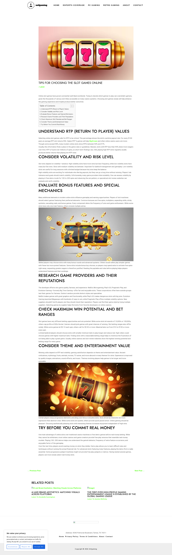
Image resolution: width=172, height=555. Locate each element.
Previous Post (34, 471)
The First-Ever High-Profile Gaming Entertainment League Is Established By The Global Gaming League (111, 494)
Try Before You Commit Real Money (53, 124)
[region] (26, 540)
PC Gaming (94, 5)
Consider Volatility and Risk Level (52, 111)
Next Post (140, 471)
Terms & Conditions (89, 536)
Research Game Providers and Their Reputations (57, 116)
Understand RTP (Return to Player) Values (55, 109)
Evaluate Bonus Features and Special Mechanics (57, 114)
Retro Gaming (111, 5)
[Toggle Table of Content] (71, 106)
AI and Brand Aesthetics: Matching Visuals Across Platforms (56, 493)
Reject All (26, 547)
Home (57, 5)
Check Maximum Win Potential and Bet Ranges (56, 119)
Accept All (38, 547)
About (126, 5)
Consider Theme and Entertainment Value (54, 122)
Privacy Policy (71, 536)
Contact (138, 5)
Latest (42, 87)
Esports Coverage (74, 5)
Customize (13, 547)
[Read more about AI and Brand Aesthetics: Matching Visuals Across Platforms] (56, 488)
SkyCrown (93, 141)
